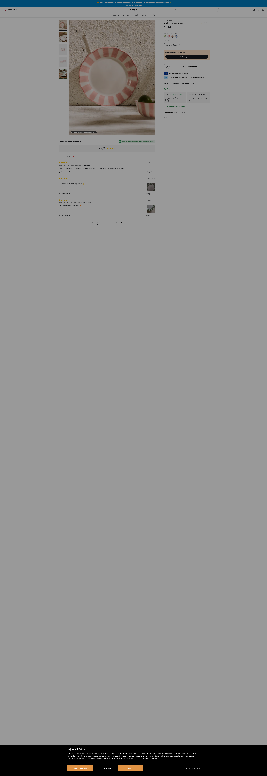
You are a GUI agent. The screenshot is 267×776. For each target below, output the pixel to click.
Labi (130, 768)
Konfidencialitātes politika (151, 759)
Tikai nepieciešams (80, 768)
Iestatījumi (106, 768)
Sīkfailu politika (133, 759)
